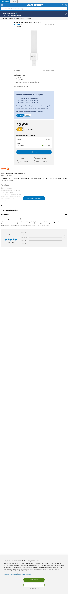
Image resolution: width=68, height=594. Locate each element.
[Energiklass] (19, 129)
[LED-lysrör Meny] (8, 18)
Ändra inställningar (34, 588)
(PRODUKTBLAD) (29, 129)
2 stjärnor (24, 240)
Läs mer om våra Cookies (11, 574)
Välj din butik (20, 145)
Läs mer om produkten (21, 87)
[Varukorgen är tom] (66, 5)
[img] (52, 49)
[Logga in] (62, 5)
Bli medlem (20, 115)
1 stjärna (23, 243)
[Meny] (2, 5)
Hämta (35, 152)
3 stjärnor (24, 237)
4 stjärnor (24, 235)
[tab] (5, 1)
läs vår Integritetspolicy (24, 574)
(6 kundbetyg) (17, 26)
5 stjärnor (24, 232)
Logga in (28, 115)
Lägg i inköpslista (49, 70)
